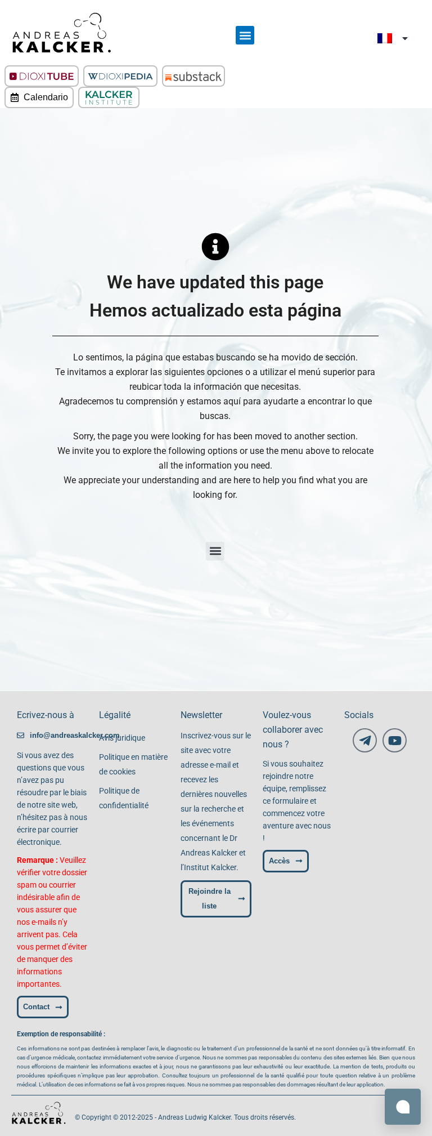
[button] (245, 35)
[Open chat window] (403, 1107)
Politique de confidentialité (123, 798)
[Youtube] (394, 740)
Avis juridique (122, 737)
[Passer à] (393, 38)
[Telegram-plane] (365, 740)
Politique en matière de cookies (133, 764)
